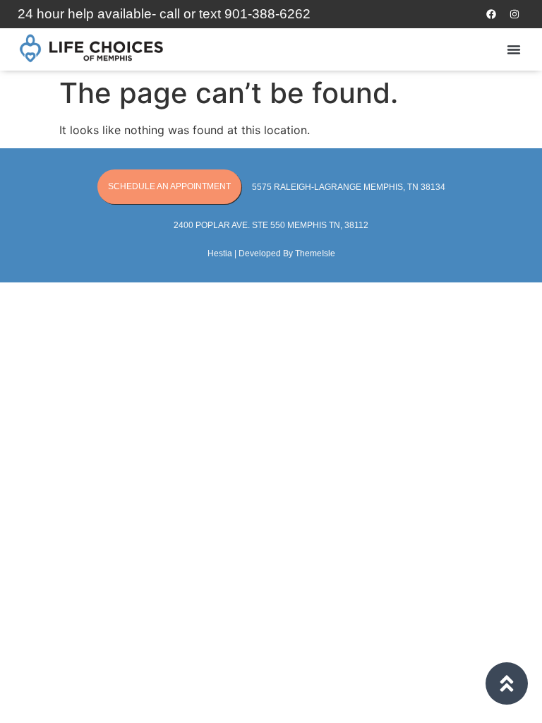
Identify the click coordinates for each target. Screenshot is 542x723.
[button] (513, 49)
